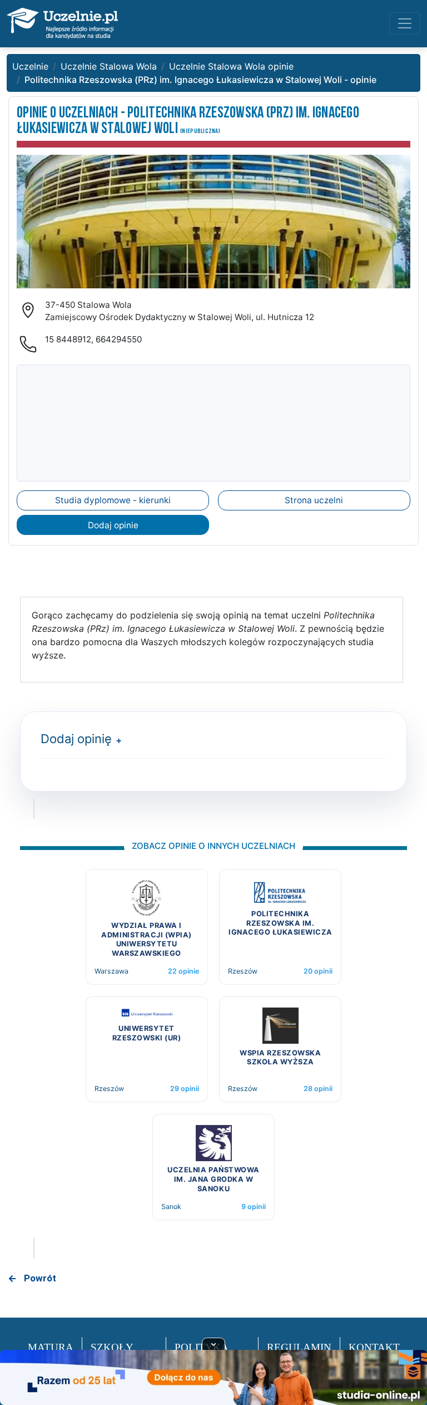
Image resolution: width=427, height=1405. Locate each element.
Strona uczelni (314, 500)
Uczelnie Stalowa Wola (109, 66)
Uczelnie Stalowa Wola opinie (231, 66)
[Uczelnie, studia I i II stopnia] (62, 23)
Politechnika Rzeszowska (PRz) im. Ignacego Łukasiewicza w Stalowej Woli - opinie (200, 79)
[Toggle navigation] (404, 23)
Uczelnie (30, 66)
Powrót (40, 1278)
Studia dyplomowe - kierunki (113, 500)
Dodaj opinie (113, 525)
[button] (116, 740)
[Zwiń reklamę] (213, 1344)
